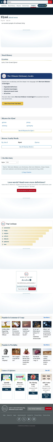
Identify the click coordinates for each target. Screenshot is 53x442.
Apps (14, 415)
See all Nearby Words (26, 147)
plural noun (13, 17)
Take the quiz (46, 396)
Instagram (34, 419)
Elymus (37, 142)
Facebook (19, 419)
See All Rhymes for (26, 130)
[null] (30, 280)
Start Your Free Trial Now (12, 103)
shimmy (4, 126)
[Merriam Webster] (26, 274)
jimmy (28, 122)
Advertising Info (22, 415)
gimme (4, 122)
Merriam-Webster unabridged (26, 190)
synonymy (29, 126)
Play (6, 389)
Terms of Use (46, 415)
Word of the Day (26, 277)
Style (3, 162)
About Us (9, 415)
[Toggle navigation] (1, 2)
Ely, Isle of (5, 142)
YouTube (29, 419)
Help (4, 415)
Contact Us (30, 415)
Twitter (24, 419)
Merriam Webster (5, 408)
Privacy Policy (38, 415)
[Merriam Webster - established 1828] (4, 2)
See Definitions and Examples (26, 283)
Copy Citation (27, 172)
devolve (25, 280)
